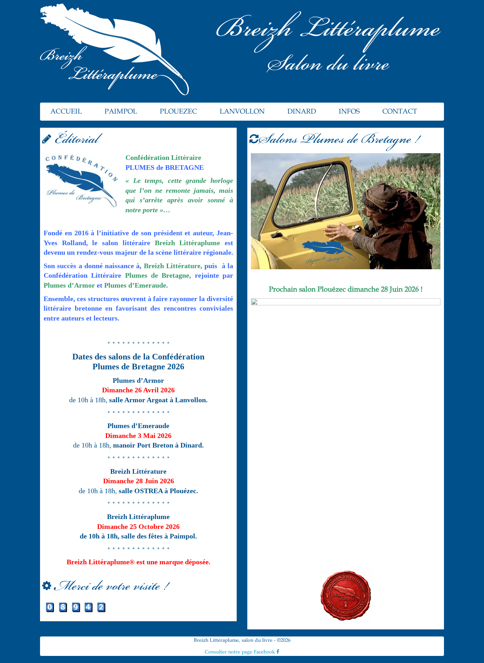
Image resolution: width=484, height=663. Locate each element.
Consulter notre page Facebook (240, 652)
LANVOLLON (242, 111)
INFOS (349, 111)
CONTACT (399, 111)
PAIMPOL (121, 111)
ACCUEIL (66, 111)
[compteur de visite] (75, 606)
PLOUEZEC (178, 111)
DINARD (301, 111)
